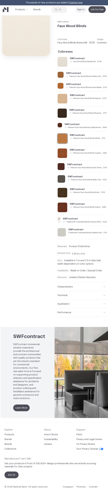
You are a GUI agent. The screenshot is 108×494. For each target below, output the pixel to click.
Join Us (11, 475)
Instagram (68, 487)
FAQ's (79, 434)
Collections (10, 449)
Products (20, 9)
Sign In (81, 9)
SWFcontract (63, 22)
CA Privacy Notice (85, 444)
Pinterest (81, 487)
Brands (37, 9)
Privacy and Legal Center (89, 439)
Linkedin (93, 487)
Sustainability (51, 439)
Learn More (21, 408)
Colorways (65, 51)
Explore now (76, 3)
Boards (8, 444)
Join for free (97, 9)
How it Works (51, 434)
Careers (48, 444)
